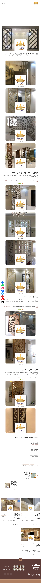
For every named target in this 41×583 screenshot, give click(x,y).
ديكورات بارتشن (25, 465)
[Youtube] (2, 299)
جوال (22, 59)
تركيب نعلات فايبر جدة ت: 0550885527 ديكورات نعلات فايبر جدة (36, 516)
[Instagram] (8, 574)
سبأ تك (16, 581)
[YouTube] (11, 574)
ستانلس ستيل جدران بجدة (12, 57)
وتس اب (19, 59)
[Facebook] (2, 291)
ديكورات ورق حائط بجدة (18, 377)
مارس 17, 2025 (17, 524)
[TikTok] (2, 302)
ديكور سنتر (23, 581)
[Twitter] (5, 574)
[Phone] (2, 282)
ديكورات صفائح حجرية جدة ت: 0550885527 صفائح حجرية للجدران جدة (36, 545)
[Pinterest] (2, 296)
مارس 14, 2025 (38, 554)
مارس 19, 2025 (38, 524)
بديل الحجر (3, 514)
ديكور (32, 465)
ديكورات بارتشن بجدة (34, 444)
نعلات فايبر (24, 517)
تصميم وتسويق (19, 581)
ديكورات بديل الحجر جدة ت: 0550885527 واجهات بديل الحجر (17, 516)
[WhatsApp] (2, 285)
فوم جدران (24, 515)
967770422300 (12, 581)
